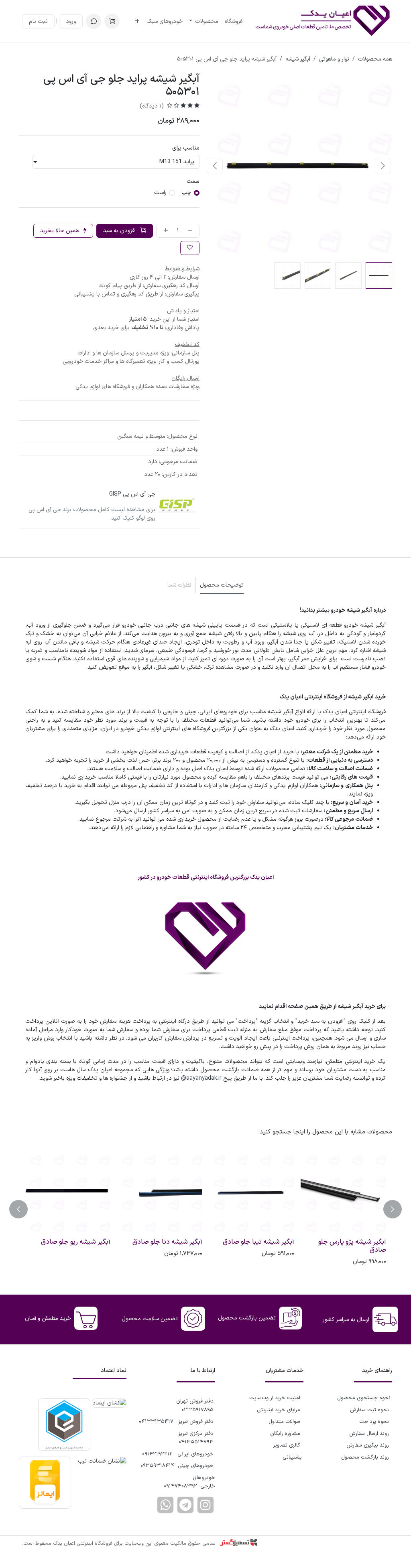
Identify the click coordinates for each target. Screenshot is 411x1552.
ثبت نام (38, 21)
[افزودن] (164, 230)
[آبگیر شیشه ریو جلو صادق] (67, 1192)
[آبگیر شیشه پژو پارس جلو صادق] (343, 1192)
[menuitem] (234, 21)
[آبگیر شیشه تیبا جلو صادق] (251, 1192)
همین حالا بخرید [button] (60, 231)
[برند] (177, 506)
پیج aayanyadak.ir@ (206, 1078)
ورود (71, 21)
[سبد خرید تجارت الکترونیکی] (112, 21)
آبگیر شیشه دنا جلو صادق (167, 1242)
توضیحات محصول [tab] (222, 585)
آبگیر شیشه (297, 59)
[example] (185, 1505)
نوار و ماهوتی (334, 59)
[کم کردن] (191, 230)
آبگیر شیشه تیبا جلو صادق (258, 1242)
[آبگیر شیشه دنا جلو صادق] (159, 1192)
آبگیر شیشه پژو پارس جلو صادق (352, 1246)
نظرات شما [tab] (179, 585)
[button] (93, 21)
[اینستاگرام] (205, 1505)
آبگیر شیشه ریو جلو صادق (75, 1242)
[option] (205, 1209)
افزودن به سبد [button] (120, 231)
